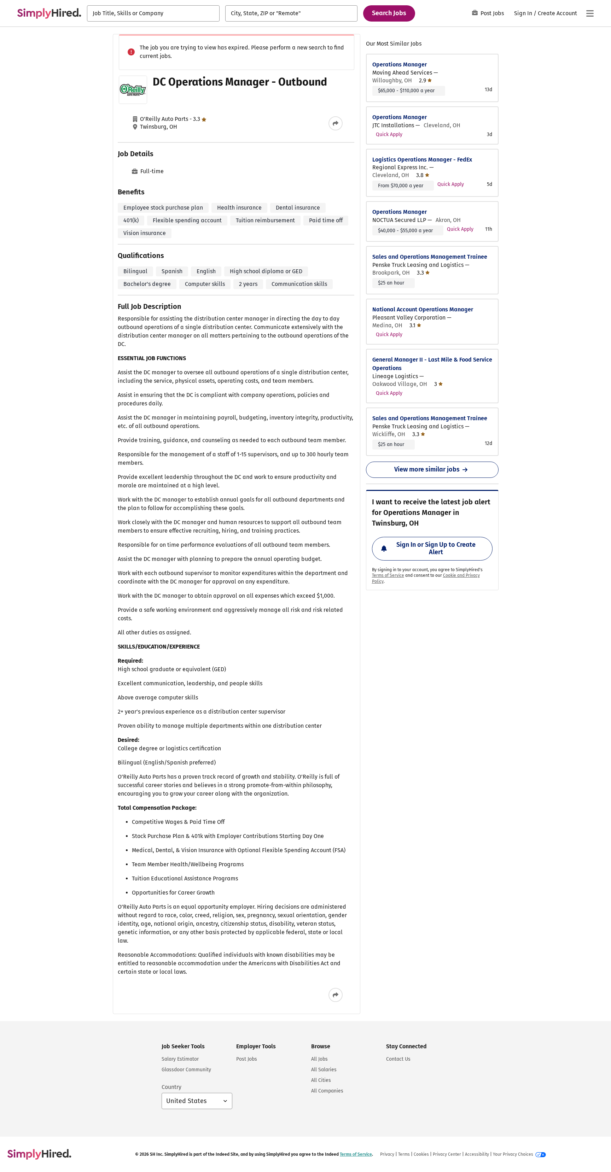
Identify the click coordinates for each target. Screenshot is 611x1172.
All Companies (327, 1091)
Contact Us (398, 1059)
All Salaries (324, 1070)
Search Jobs (389, 13)
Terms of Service (388, 575)
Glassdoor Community (186, 1070)
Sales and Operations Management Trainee (429, 256)
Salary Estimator (180, 1059)
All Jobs (319, 1059)
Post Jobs (492, 13)
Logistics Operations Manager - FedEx (422, 159)
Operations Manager (399, 64)
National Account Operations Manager (422, 309)
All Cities (321, 1080)
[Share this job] (335, 123)
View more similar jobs (427, 469)
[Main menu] (590, 13)
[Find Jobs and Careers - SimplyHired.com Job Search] (49, 13)
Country (171, 1087)
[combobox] (153, 13)
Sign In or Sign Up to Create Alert (436, 548)
